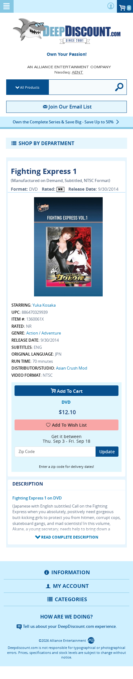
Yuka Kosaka (44, 305)
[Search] (119, 87)
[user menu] (111, 6)
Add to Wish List (69, 425)
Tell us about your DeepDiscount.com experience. (69, 626)
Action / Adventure (43, 333)
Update (107, 452)
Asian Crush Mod (71, 368)
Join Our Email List (70, 106)
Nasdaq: (68, 72)
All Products (29, 87)
